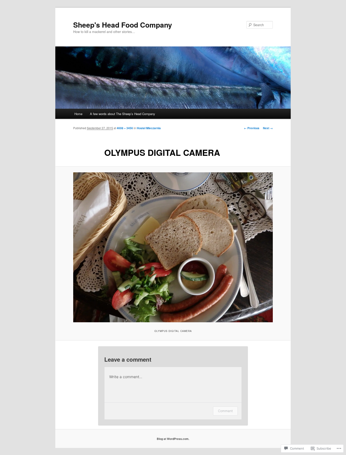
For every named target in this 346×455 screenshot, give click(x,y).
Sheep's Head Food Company (122, 25)
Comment (225, 411)
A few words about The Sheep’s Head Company (122, 114)
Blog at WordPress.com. (173, 439)
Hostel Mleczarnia (149, 128)
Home (78, 114)
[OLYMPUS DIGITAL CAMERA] (173, 247)
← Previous (251, 128)
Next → (268, 128)
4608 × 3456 (125, 128)
